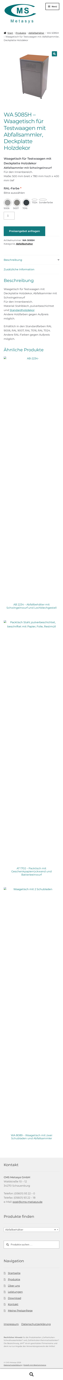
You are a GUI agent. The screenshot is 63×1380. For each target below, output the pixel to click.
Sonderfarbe (46, 202)
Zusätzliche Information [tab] (19, 269)
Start (10, 33)
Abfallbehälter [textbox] (30, 1229)
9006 (7, 208)
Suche (31, 1374)
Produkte (21, 33)
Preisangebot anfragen (24, 231)
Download (14, 1298)
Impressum (11, 1324)
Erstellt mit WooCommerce (35, 1365)
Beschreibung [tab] (13, 259)
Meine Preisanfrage (20, 1310)
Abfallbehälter (36, 33)
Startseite (14, 1273)
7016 (24, 208)
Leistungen (15, 1291)
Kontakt (13, 1304)
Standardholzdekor (22, 310)
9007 (16, 208)
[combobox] (31, 1229)
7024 (34, 202)
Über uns (14, 1285)
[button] (54, 53)
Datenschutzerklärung (36, 1324)
